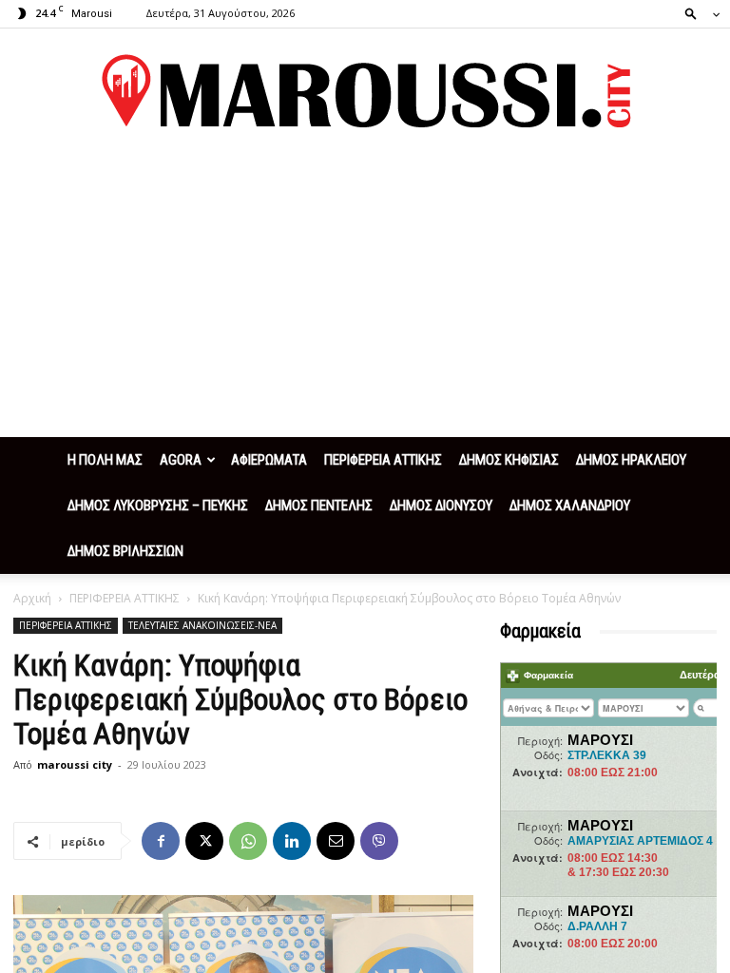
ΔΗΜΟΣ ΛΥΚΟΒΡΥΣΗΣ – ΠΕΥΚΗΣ (157, 505)
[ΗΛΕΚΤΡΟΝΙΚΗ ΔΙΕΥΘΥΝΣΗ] (336, 841)
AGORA (181, 459)
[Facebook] (161, 841)
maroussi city (74, 764)
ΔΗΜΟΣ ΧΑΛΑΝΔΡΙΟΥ (569, 505)
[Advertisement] (365, 295)
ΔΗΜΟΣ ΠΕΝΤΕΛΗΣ (319, 505)
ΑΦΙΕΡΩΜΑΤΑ (269, 459)
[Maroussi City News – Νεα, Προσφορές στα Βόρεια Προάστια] (365, 91)
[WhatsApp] (248, 841)
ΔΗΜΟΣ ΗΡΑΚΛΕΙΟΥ (631, 459)
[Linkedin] (292, 841)
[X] (204, 841)
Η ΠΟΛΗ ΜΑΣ (105, 459)
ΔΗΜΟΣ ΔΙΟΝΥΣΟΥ (441, 505)
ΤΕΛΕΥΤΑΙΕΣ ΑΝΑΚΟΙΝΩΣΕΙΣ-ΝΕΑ (202, 625)
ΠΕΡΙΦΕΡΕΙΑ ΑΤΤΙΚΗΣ (383, 459)
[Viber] (379, 841)
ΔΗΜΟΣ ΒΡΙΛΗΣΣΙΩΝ (125, 551)
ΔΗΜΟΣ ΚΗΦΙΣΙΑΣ (509, 459)
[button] (697, 13)
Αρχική (32, 598)
